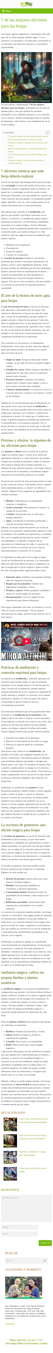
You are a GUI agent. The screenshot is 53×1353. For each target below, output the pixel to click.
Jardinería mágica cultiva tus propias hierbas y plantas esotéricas (26, 161)
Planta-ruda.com (18, 1340)
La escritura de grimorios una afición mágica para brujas (27, 155)
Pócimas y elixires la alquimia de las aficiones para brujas (27, 144)
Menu (8, 11)
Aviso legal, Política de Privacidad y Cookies (26, 1343)
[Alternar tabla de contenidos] (46, 133)
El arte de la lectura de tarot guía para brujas (25, 140)
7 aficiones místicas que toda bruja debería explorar (28, 136)
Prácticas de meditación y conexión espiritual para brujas (27, 150)
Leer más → (11, 1324)
